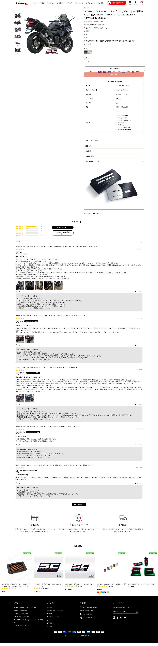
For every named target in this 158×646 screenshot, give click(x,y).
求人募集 (101, 3)
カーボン (86, 52)
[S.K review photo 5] (58, 285)
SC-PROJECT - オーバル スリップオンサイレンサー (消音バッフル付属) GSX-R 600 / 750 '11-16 (50, 427)
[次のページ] (17, 53)
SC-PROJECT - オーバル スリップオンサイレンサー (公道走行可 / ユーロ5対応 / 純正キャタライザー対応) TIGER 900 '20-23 (59, 246)
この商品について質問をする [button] (62, 233)
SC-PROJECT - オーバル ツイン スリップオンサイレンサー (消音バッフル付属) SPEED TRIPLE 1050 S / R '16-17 (55, 316)
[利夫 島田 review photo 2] (29, 398)
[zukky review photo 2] (29, 338)
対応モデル (88, 146)
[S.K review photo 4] (48, 285)
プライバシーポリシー (54, 617)
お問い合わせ (90, 3)
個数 (85, 58)
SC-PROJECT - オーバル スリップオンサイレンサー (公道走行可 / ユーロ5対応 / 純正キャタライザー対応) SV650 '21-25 (57, 465)
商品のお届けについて (92, 161)
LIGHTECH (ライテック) (21, 617)
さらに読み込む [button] (79, 504)
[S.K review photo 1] (20, 285)
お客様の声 (61, 3)
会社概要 (49, 607)
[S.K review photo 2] (29, 285)
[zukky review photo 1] (20, 338)
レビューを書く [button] (62, 228)
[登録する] (137, 611)
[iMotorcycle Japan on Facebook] (118, 617)
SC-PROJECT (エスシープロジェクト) (25, 607)
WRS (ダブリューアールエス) (23, 610)
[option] (50, 33)
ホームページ (88, 8)
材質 (86, 48)
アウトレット (79, 3)
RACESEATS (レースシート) (22, 625)
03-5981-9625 (88, 618)
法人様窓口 (51, 3)
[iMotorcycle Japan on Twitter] (125, 617)
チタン (90, 52)
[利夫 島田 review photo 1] (20, 398)
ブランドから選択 (38, 3)
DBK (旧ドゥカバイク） (21, 614)
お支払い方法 (89, 156)
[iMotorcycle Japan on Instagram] (114, 617)
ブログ (69, 3)
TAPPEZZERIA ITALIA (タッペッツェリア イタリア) (29, 621)
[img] (20, 249)
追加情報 (88, 151)
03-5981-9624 (118, 3)
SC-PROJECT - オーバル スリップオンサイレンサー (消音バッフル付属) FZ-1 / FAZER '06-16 (49, 367)
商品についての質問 (92, 140)
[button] (88, 21)
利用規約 (49, 614)
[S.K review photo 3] (39, 285)
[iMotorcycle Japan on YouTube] (121, 617)
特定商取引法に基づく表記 (55, 610)
